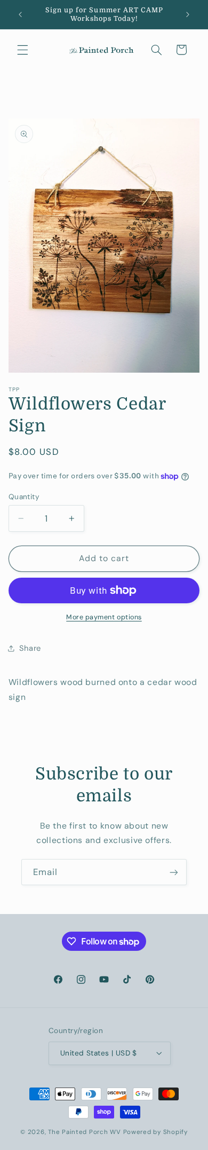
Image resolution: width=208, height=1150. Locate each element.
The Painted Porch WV (84, 1132)
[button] (22, 49)
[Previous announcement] (20, 14)
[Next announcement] (187, 14)
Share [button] (30, 648)
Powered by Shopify (155, 1132)
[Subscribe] (174, 872)
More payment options (104, 617)
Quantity (24, 496)
